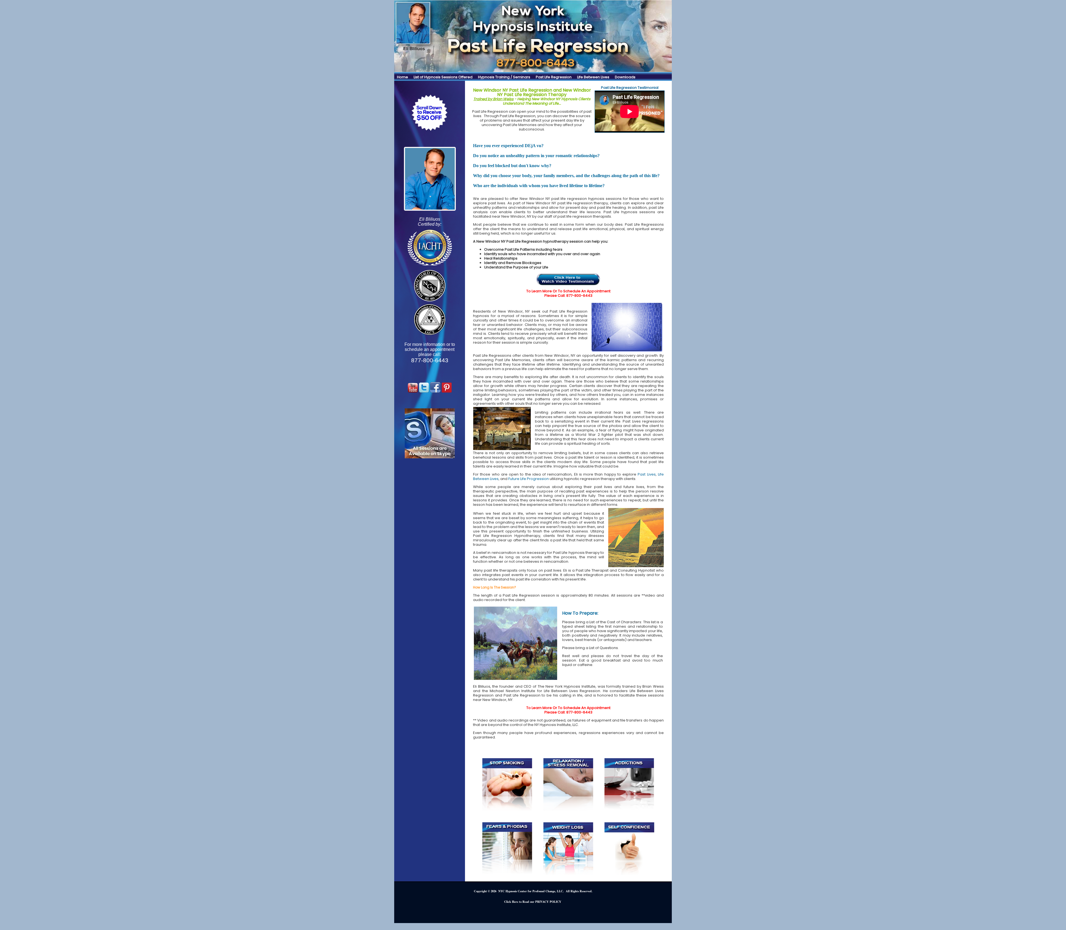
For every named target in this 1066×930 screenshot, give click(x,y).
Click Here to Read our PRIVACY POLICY (532, 901)
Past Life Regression (554, 77)
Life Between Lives (593, 77)
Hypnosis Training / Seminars (504, 77)
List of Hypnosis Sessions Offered (443, 77)
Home (402, 77)
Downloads (625, 77)
